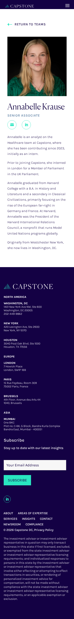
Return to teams (30, 24)
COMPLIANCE (34, 524)
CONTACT (46, 519)
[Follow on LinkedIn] (7, 499)
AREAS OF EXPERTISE (33, 513)
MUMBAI (9, 419)
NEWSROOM (12, 524)
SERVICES (10, 519)
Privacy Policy (43, 530)
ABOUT (8, 513)
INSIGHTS (28, 519)
